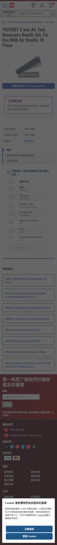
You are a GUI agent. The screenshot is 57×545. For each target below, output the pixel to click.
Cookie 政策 (42, 515)
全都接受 (29, 529)
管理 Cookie (29, 536)
